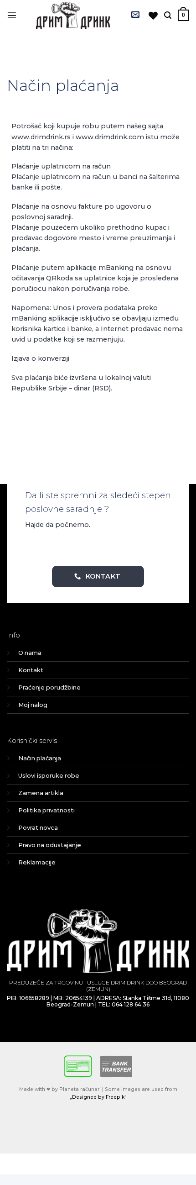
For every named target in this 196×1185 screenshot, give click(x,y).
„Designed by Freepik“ (98, 1097)
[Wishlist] (153, 15)
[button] (12, 15)
